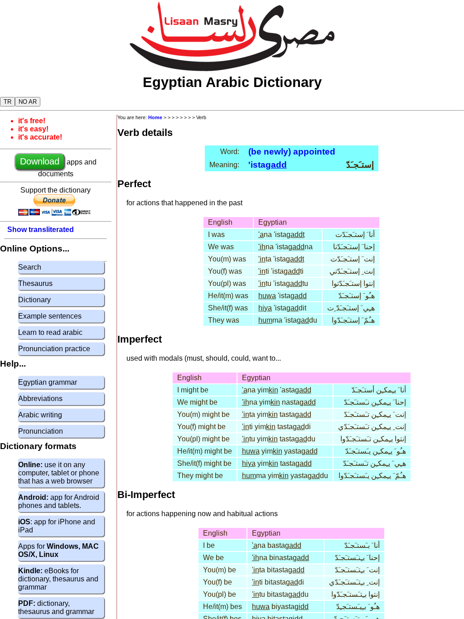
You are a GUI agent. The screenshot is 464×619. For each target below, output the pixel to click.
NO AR (28, 101)
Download (39, 161)
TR (7, 101)
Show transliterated (40, 229)
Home (155, 117)
